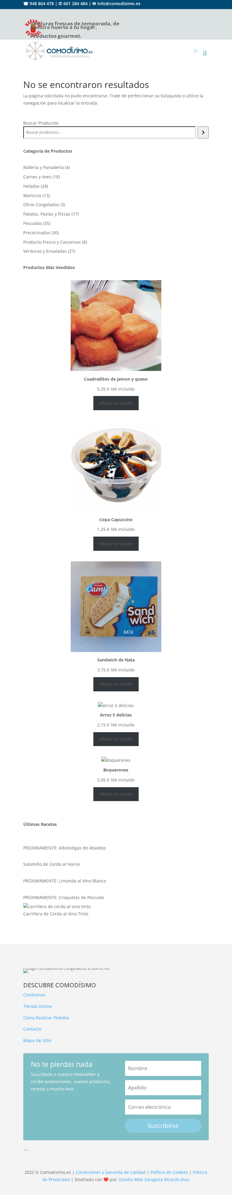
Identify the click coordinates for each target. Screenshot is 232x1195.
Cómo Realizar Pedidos (46, 1018)
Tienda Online (37, 1006)
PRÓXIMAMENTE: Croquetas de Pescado (63, 897)
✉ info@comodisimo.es (116, 3)
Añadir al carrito (115, 403)
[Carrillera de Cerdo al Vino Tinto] (57, 906)
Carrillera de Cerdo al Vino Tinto (55, 914)
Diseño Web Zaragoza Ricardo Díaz (154, 1179)
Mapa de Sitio (37, 1040)
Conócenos (34, 995)
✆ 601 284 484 (73, 3)
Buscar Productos (41, 123)
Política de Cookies (169, 1172)
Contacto (32, 1029)
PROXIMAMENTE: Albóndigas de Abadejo (64, 848)
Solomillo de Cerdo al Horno (51, 864)
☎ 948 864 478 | (40, 3)
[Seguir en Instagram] (204, 11)
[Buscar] (203, 132)
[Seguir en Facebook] (193, 11)
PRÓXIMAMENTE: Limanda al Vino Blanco (64, 881)
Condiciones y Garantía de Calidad (111, 1172)
